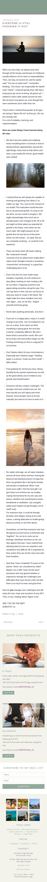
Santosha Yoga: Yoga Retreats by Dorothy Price (16, 7)
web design (17, 874)
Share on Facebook (28, 614)
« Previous (8, 622)
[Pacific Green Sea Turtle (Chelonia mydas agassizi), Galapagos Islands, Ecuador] (11, 815)
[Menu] (42, 4)
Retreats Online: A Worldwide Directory (22, 829)
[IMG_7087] (11, 804)
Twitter (34, 843)
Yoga (13, 614)
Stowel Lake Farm (16, 832)
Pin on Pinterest (36, 614)
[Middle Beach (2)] (34, 815)
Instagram (14, 843)
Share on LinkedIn (33, 614)
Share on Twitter (26, 614)
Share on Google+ (31, 614)
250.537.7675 (23, 865)
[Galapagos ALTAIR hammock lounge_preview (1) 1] (23, 804)
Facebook (25, 843)
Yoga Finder (28, 834)
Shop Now (8, 693)
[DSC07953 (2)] (23, 815)
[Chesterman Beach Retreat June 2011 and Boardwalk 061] (34, 804)
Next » (41, 622)
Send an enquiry (23, 869)
